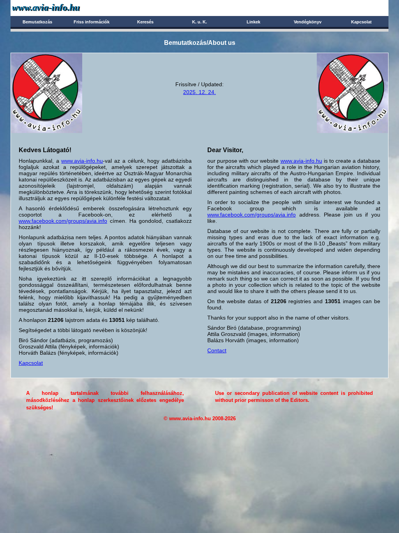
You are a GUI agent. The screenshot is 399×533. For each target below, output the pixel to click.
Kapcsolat (361, 22)
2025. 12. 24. (199, 92)
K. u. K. (199, 22)
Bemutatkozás (37, 22)
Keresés (145, 22)
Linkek (253, 22)
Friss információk (91, 22)
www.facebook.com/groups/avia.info (63, 221)
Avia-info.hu (59, 7)
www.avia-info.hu (82, 161)
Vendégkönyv (307, 22)
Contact (216, 350)
